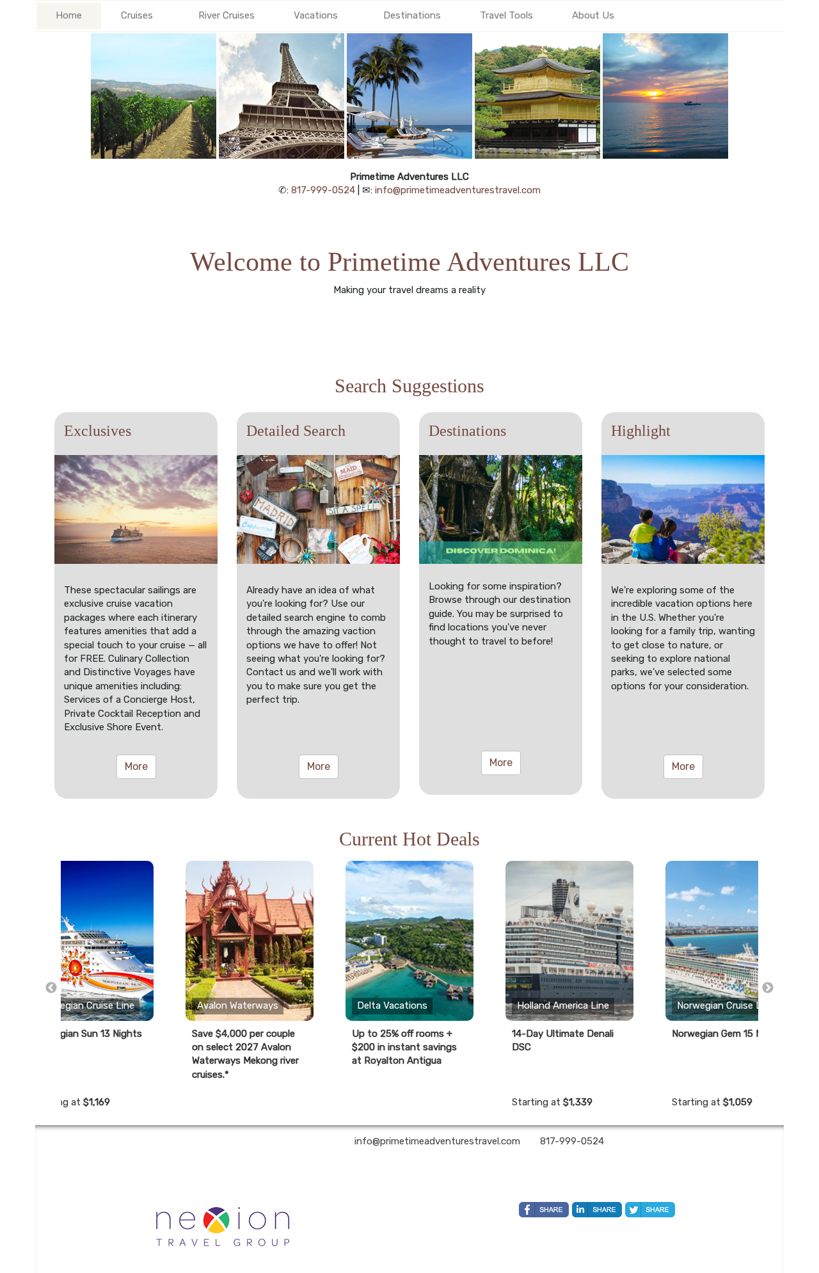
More (136, 766)
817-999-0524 (323, 190)
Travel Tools (506, 15)
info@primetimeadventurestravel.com (458, 190)
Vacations (316, 15)
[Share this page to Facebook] (544, 1209)
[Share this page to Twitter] (650, 1209)
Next (767, 988)
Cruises (137, 15)
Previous (51, 988)
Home (69, 15)
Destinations (412, 15)
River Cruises (226, 15)
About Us (593, 15)
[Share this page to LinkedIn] (597, 1209)
